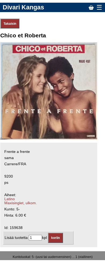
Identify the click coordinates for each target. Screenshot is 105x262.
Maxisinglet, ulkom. (20, 203)
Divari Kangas (23, 7)
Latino (9, 199)
